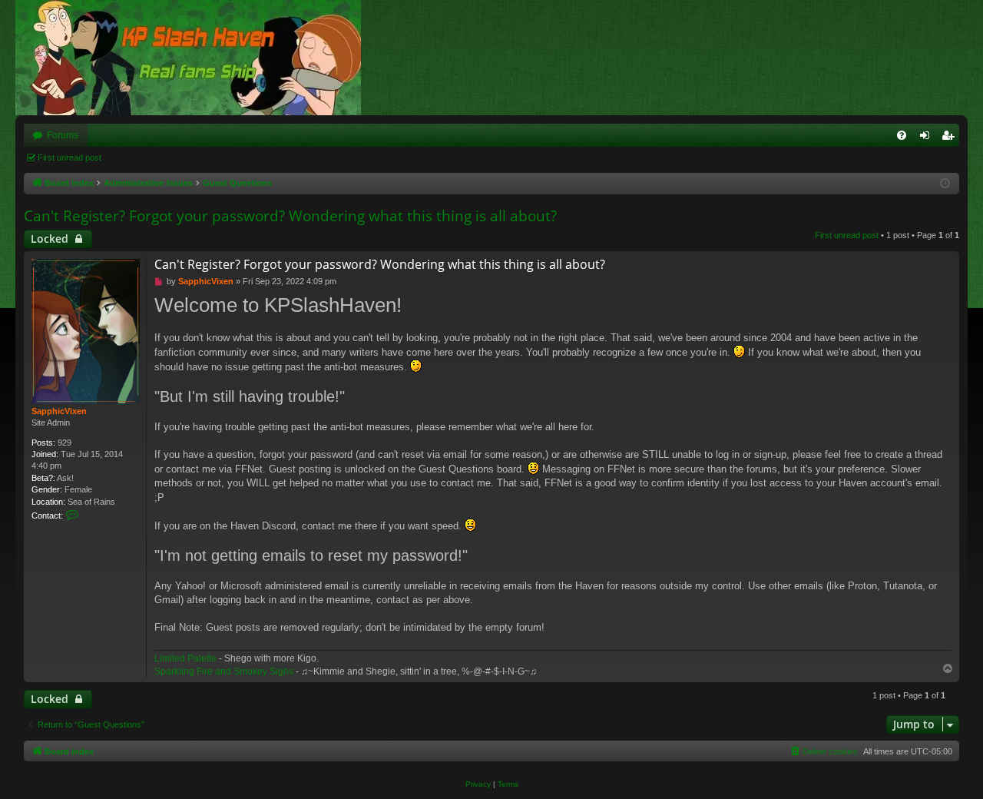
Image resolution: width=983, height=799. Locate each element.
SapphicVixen (59, 411)
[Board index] (195, 57)
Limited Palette (185, 658)
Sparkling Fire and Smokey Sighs (223, 671)
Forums (62, 135)
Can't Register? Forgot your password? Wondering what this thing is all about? (290, 216)
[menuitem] (901, 135)
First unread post (69, 157)
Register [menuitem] (950, 138)
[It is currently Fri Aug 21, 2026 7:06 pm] (945, 184)
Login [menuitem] (927, 138)
